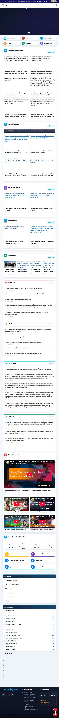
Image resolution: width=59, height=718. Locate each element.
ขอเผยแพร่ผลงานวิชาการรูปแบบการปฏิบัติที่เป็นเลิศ (18, 299)
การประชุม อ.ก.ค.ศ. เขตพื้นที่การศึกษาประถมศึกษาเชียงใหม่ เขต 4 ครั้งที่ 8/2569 (42, 151)
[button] (26, 32)
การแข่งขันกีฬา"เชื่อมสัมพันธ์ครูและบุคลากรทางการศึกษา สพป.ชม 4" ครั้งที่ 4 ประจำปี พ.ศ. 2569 (15, 175)
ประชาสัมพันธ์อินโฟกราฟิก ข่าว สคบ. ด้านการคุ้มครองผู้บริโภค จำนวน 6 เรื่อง (24, 288)
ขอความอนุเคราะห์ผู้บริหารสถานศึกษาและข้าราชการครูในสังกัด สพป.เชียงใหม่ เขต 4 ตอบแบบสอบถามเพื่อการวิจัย (26, 313)
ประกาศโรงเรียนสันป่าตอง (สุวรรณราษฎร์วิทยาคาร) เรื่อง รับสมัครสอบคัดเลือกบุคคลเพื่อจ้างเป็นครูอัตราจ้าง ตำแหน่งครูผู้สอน (29, 432)
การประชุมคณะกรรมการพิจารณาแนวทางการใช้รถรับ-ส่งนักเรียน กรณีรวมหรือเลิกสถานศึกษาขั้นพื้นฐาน (42, 175)
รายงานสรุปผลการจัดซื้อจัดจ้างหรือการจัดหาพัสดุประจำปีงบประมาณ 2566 (24, 342)
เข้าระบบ (54, 1)
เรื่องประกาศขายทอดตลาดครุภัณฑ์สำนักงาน (17, 337)
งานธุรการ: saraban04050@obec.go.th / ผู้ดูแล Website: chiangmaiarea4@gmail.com (38, 1)
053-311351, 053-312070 (9, 1)
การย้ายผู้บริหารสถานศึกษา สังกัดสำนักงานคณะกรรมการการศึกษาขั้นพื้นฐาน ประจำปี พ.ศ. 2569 (29, 369)
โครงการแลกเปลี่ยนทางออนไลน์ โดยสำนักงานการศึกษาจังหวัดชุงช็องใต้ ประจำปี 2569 (26, 294)
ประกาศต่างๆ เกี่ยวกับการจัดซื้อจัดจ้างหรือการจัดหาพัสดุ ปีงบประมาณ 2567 (24, 354)
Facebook (25, 1)
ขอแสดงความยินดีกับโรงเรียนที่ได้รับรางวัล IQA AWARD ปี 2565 (35, 272)
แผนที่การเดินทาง (21, 1)
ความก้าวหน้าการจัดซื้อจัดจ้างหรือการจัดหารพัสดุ (17, 348)
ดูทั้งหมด (50, 52)
